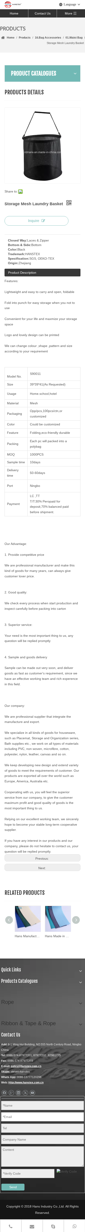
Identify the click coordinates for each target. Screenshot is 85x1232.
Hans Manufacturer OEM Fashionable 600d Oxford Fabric (27, 936)
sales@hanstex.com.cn (26, 1066)
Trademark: (16, 254)
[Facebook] (4, 1093)
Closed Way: (17, 240)
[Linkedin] (18, 1093)
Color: (12, 249)
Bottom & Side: (19, 245)
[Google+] (11, 1093)
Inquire (33, 221)
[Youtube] (32, 1093)
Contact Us (43, 13)
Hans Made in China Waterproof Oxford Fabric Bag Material (57, 936)
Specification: (18, 258)
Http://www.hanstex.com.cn (26, 1082)
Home (14, 13)
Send (13, 1187)
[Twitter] (25, 1093)
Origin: (13, 263)
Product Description (22, 272)
